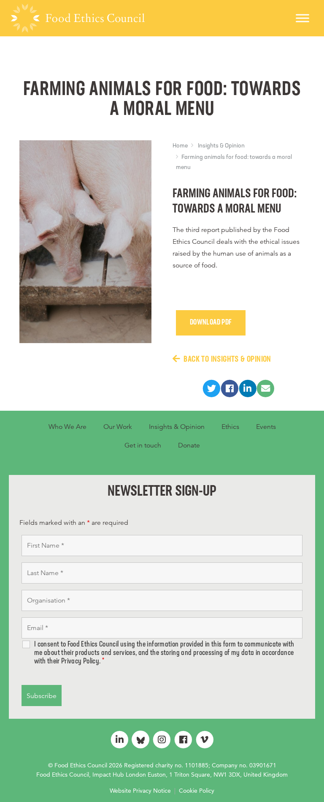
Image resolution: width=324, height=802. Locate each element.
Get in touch (142, 445)
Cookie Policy (196, 790)
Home (180, 146)
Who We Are (67, 427)
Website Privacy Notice (140, 790)
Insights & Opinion (221, 146)
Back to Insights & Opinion (227, 359)
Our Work (117, 427)
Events (266, 427)
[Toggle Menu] (302, 18)
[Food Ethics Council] (78, 18)
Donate (189, 445)
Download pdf (211, 323)
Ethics (230, 427)
